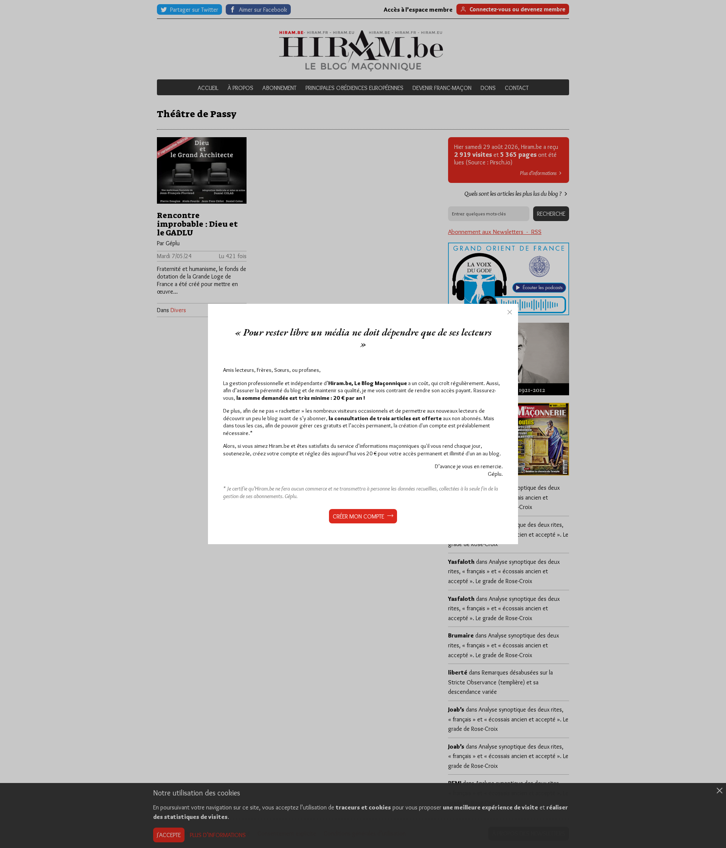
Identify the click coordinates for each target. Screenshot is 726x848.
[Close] (509, 312)
